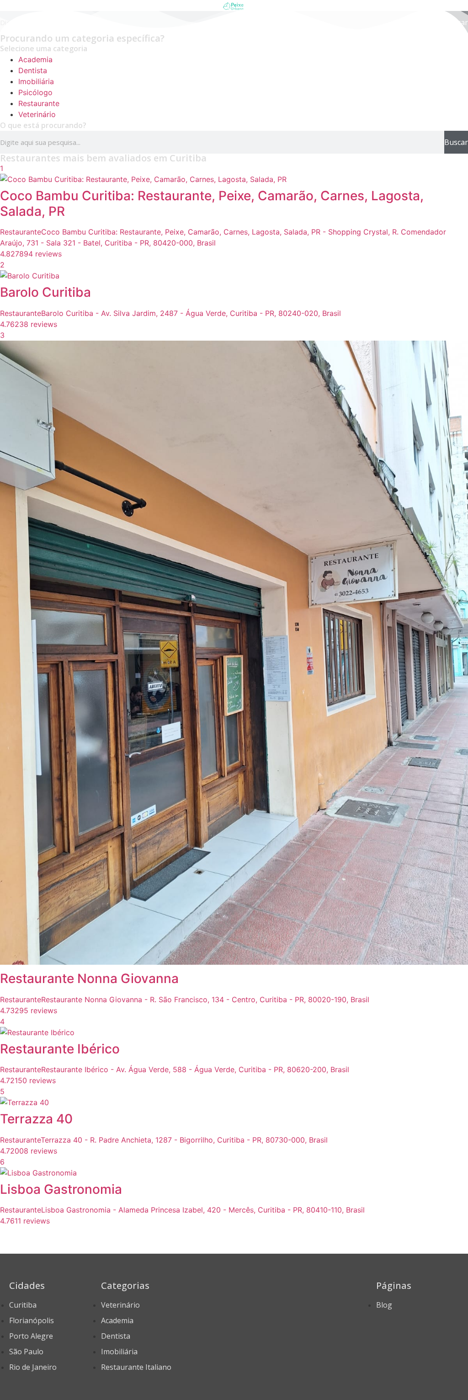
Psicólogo (35, 92)
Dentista (32, 70)
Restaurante (38, 103)
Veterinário (37, 114)
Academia (35, 59)
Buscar (456, 142)
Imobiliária (36, 81)
